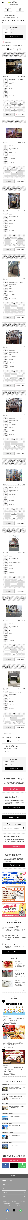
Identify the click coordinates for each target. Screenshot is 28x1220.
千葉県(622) (15, 748)
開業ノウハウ (6, 1022)
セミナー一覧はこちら (14, 952)
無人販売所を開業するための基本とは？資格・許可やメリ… (20, 974)
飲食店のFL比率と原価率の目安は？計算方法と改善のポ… (20, 984)
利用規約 (5, 1201)
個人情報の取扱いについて (18, 1203)
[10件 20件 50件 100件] (20, 45)
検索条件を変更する (14, 36)
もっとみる (23, 990)
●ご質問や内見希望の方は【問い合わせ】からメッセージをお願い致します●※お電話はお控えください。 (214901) (13, 462)
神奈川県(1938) (7, 748)
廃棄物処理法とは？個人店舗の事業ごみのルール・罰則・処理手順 (14, 1043)
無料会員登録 (14, 1160)
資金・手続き (13, 1022)
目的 (4, 1188)
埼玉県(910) (6, 751)
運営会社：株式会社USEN (13, 1201)
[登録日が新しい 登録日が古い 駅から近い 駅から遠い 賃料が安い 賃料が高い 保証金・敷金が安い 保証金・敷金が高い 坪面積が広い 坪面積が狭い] (9, 45)
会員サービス (6, 1192)
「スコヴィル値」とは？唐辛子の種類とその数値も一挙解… (20, 965)
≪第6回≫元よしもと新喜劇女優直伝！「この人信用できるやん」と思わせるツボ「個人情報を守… (14, 1069)
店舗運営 (12, 1047)
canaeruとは (22, 1201)
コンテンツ (6, 1184)
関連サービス (6, 1196)
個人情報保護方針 (8, 1203)
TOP (3, 15)
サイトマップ (17, 1205)
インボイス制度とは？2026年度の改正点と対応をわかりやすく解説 (13, 1019)
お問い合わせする (14, 789)
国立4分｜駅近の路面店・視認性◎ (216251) (13, 121)
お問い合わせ (10, 1205)
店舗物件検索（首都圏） (10, 15)
